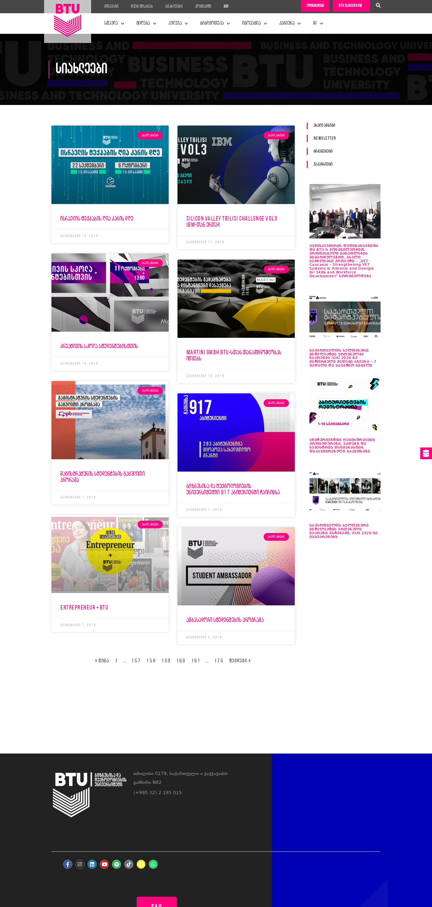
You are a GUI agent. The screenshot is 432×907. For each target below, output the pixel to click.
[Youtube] (104, 864)
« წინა (102, 661)
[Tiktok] (128, 864)
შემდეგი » (240, 661)
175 (219, 661)
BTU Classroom (350, 6)
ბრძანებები (323, 151)
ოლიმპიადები (315, 6)
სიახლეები (174, 6)
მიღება (143, 23)
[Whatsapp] (153, 864)
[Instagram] (80, 864)
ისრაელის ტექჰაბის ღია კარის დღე (96, 219)
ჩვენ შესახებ (142, 6)
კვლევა (175, 23)
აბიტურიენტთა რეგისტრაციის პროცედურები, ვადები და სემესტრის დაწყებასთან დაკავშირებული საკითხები (342, 445)
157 (136, 661)
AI (315, 23)
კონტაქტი (203, 6)
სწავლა (111, 23)
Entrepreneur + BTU (84, 608)
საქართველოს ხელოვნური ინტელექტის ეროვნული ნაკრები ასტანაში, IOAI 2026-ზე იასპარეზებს (343, 531)
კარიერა (287, 23)
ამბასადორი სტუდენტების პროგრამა (225, 620)
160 (181, 661)
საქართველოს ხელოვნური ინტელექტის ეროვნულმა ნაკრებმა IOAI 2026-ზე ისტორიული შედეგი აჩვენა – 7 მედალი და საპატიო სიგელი (342, 358)
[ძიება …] (378, 6)
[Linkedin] (92, 864)
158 (151, 661)
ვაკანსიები (323, 164)
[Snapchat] (141, 864)
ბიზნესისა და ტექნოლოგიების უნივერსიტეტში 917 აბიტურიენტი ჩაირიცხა (233, 489)
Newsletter (325, 138)
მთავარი (111, 6)
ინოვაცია (251, 23)
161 (196, 661)
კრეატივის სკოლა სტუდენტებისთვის (99, 346)
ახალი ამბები (324, 125)
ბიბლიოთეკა (212, 23)
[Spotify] (116, 864)
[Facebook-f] (67, 864)
